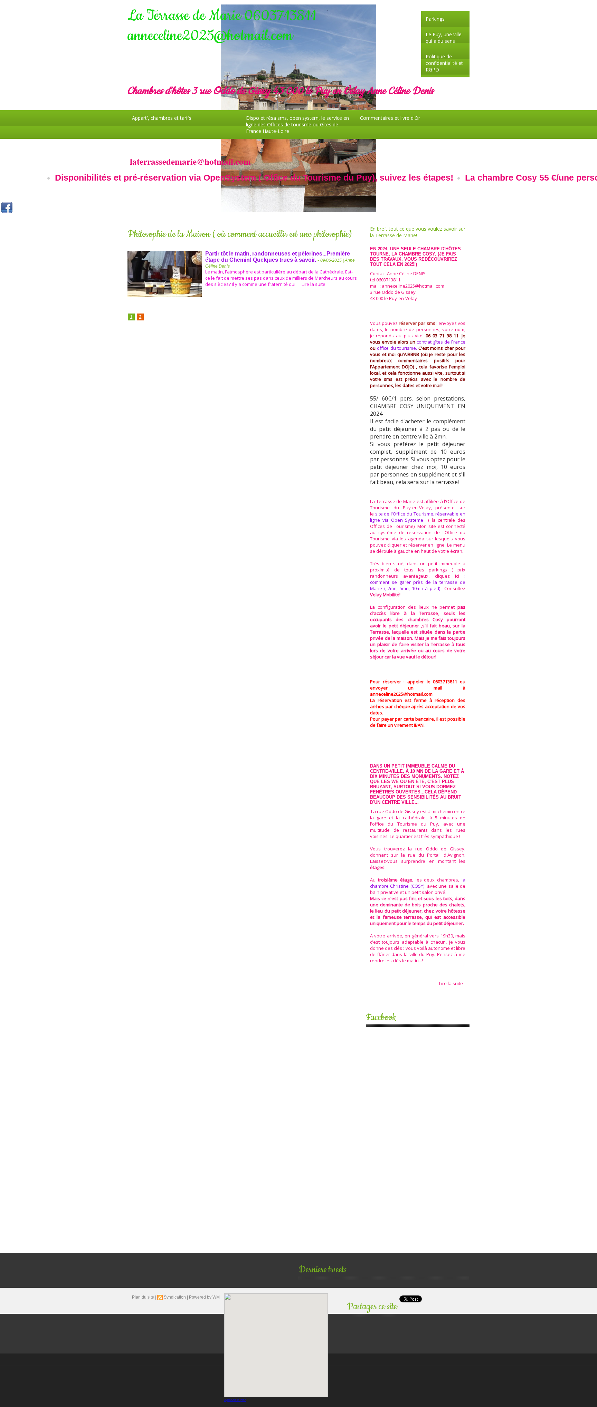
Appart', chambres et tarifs (161, 118)
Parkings (435, 19)
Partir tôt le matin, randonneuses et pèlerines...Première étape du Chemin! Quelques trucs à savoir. (277, 257)
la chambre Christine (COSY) (417, 883)
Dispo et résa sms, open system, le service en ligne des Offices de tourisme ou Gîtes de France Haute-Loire (297, 124)
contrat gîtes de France (441, 342)
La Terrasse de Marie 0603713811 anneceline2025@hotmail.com (221, 26)
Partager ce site (372, 1307)
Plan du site (143, 1297)
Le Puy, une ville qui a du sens (444, 37)
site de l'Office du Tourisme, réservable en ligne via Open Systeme (417, 517)
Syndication (175, 1297)
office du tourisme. (397, 348)
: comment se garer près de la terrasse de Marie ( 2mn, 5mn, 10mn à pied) (417, 582)
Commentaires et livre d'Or (390, 118)
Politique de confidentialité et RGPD (444, 63)
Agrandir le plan (235, 1400)
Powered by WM (204, 1297)
